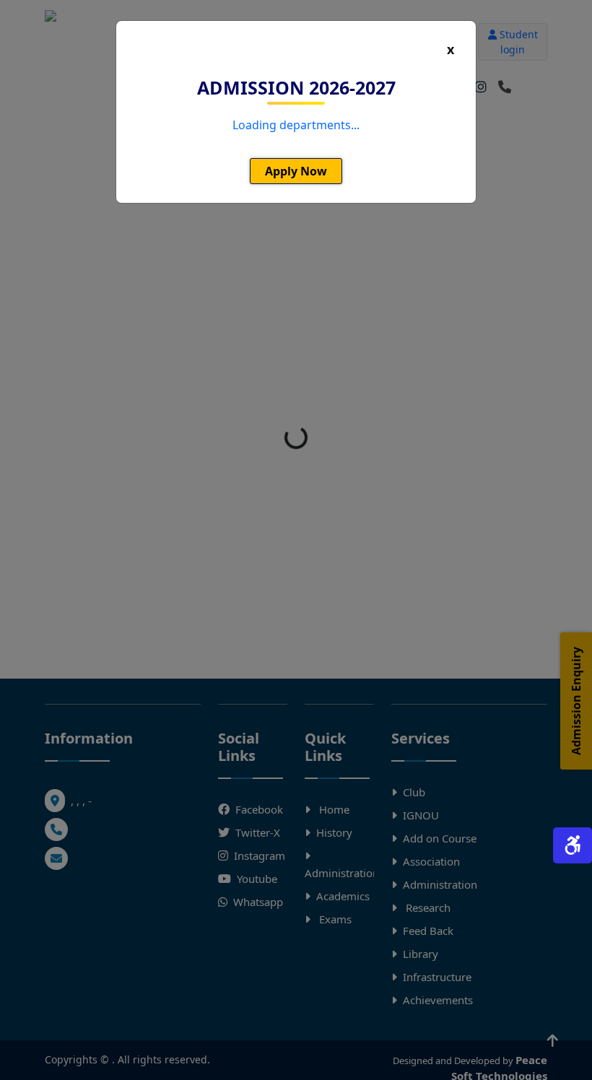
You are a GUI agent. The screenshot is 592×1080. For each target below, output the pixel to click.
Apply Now (296, 171)
